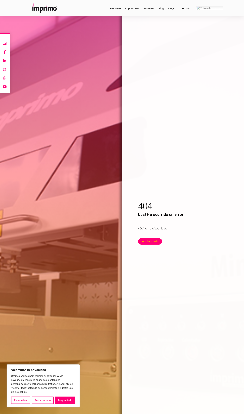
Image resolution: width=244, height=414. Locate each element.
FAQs (171, 8)
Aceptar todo (65, 400)
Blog (161, 8)
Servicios (149, 8)
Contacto (185, 8)
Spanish (206, 8)
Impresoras (132, 8)
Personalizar (21, 400)
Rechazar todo (43, 400)
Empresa (115, 8)
